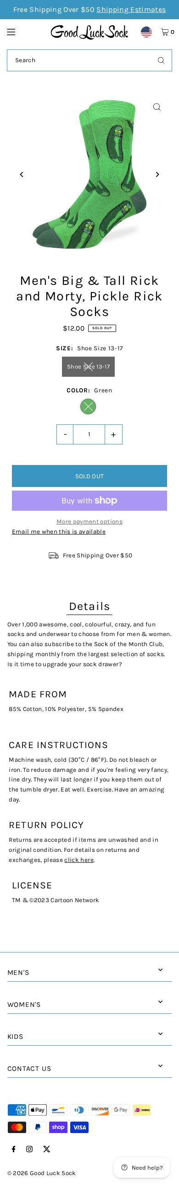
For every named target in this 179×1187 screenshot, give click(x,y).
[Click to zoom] (156, 107)
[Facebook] (14, 1150)
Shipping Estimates (131, 9)
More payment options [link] (89, 521)
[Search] (161, 60)
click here (78, 859)
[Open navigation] (24, 32)
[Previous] (22, 174)
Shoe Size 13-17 (88, 366)
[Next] (156, 174)
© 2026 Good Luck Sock (41, 1173)
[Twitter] (46, 1150)
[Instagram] (29, 1150)
